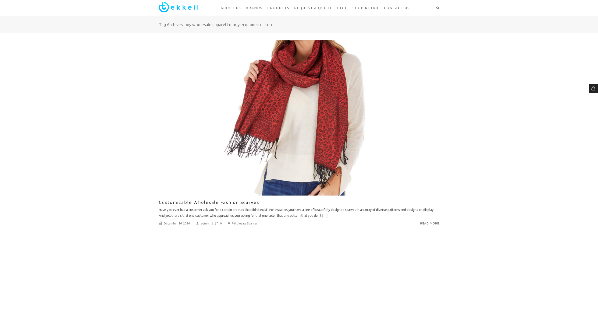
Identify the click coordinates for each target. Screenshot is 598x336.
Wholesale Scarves (245, 223)
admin (205, 223)
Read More (429, 223)
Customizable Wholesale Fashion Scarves (209, 202)
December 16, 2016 (176, 223)
